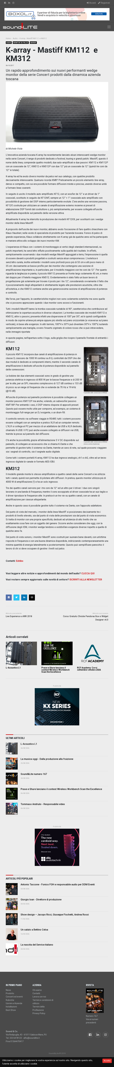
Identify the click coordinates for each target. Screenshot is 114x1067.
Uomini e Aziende (14, 1003)
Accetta (107, 1061)
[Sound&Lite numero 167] (12, 779)
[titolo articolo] (12, 889)
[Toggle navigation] (109, 27)
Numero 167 (92, 1016)
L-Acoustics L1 (13, 668)
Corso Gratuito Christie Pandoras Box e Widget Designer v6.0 (85, 618)
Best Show (11, 1010)
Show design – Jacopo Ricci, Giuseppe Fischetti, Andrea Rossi (55, 914)
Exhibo (19, 561)
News (8, 990)
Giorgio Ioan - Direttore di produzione (41, 899)
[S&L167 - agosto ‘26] (97, 1000)
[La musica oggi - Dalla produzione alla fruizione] (12, 764)
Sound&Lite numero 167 (34, 774)
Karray (33, 43)
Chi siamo (37, 990)
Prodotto (10, 993)
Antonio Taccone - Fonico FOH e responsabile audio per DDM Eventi (58, 884)
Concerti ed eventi (14, 996)
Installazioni (11, 1006)
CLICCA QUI (87, 573)
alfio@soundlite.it (31, 1038)
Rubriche (10, 1000)
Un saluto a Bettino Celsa (34, 929)
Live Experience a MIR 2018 (19, 616)
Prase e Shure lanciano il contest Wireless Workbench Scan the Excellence (55, 670)
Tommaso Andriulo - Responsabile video (43, 804)
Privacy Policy (39, 1013)
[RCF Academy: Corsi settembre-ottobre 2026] (92, 653)
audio (8, 43)
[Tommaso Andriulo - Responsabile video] (12, 809)
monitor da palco (20, 43)
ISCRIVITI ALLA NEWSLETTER (85, 579)
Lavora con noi (39, 996)
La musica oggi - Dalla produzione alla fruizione (47, 759)
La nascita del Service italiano (37, 944)
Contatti (36, 993)
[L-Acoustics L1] (21, 653)
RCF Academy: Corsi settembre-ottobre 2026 (89, 669)
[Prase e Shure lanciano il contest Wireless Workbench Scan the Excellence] (57, 653)
